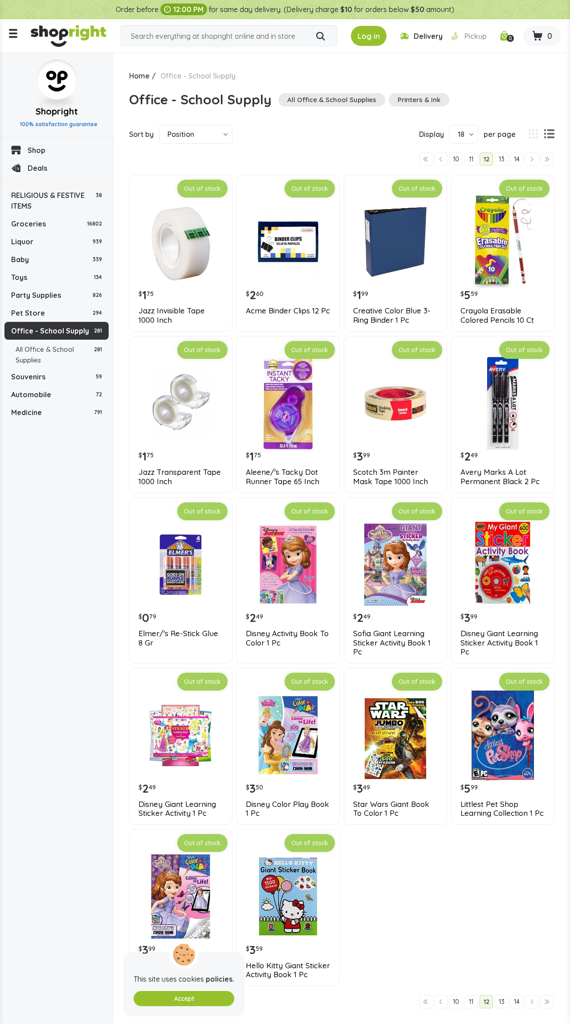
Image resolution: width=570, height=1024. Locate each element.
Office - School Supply (56, 330)
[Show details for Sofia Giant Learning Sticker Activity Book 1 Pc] (395, 565)
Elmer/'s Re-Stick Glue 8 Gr (178, 638)
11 (471, 159)
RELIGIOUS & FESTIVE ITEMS (56, 200)
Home (139, 75)
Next (531, 159)
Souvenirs (56, 376)
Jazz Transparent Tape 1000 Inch (179, 476)
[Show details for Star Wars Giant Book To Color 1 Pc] (395, 735)
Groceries (56, 223)
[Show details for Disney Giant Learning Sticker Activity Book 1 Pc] (503, 565)
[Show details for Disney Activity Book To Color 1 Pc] (288, 565)
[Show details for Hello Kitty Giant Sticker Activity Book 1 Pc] (288, 896)
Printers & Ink (419, 99)
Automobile (56, 394)
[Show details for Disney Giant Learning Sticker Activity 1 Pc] (181, 735)
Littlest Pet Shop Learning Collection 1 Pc (502, 809)
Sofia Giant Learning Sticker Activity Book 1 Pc (392, 642)
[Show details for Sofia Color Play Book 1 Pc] (181, 896)
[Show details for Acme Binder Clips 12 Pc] (288, 242)
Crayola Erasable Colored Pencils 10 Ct (497, 315)
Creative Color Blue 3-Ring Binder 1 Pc (392, 315)
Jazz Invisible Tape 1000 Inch (171, 315)
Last (547, 159)
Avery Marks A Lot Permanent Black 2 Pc (500, 476)
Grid (533, 134)
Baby (56, 259)
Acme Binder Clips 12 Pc (288, 310)
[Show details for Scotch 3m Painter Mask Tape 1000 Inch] (395, 403)
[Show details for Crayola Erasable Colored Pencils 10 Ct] (503, 242)
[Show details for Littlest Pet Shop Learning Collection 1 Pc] (503, 735)
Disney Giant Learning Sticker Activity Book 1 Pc (499, 642)
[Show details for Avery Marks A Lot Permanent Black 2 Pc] (503, 403)
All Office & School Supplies (59, 354)
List (549, 134)
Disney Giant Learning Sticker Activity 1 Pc (177, 809)
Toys (56, 277)
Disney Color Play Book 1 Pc (287, 809)
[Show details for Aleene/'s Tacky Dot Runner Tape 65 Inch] (288, 403)
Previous (441, 159)
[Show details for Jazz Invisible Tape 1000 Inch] (181, 242)
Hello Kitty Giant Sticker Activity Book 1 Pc (288, 970)
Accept (184, 999)
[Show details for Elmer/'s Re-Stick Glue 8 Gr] (181, 565)
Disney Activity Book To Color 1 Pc (287, 638)
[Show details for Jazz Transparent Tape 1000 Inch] (181, 403)
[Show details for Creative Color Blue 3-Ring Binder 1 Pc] (395, 242)
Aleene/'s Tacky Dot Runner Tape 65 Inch (282, 476)
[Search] (320, 36)
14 (517, 159)
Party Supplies (56, 295)
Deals (37, 168)
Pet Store (56, 312)
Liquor (56, 241)
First (425, 159)
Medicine (56, 412)
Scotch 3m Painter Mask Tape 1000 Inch (390, 476)
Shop (36, 150)
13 (502, 159)
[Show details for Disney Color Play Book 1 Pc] (288, 735)
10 (456, 159)
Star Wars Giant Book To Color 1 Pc (391, 809)
